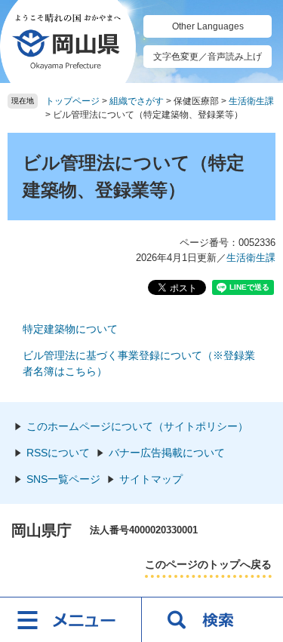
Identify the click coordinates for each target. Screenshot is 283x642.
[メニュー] (71, 619)
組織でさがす (136, 101)
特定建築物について (70, 329)
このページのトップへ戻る (208, 564)
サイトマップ (151, 479)
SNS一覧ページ (63, 479)
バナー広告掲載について (167, 453)
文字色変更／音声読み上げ (207, 56)
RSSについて (58, 453)
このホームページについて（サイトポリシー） (137, 426)
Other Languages (208, 26)
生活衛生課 (251, 101)
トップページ (72, 101)
